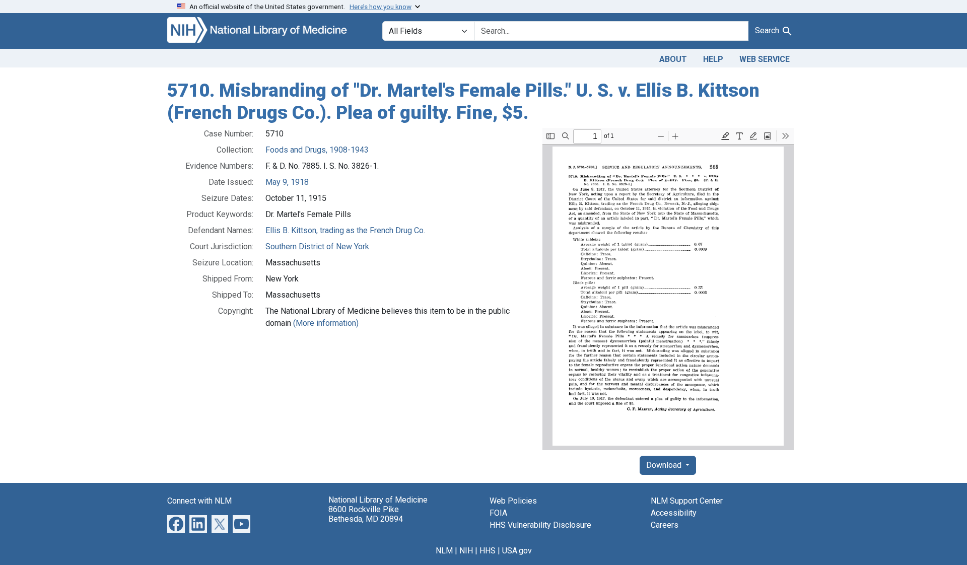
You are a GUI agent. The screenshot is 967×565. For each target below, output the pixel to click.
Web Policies (513, 501)
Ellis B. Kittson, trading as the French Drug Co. (345, 230)
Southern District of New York (317, 246)
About (673, 59)
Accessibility (674, 513)
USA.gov (517, 550)
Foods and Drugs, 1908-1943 (317, 150)
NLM (444, 550)
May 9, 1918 (287, 182)
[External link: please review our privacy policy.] (176, 523)
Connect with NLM (199, 501)
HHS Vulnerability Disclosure (540, 525)
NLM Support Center (687, 501)
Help (713, 59)
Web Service (764, 59)
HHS (487, 550)
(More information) (326, 323)
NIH (466, 550)
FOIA (498, 513)
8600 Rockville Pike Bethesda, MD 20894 (365, 514)
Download (664, 465)
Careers (664, 525)
